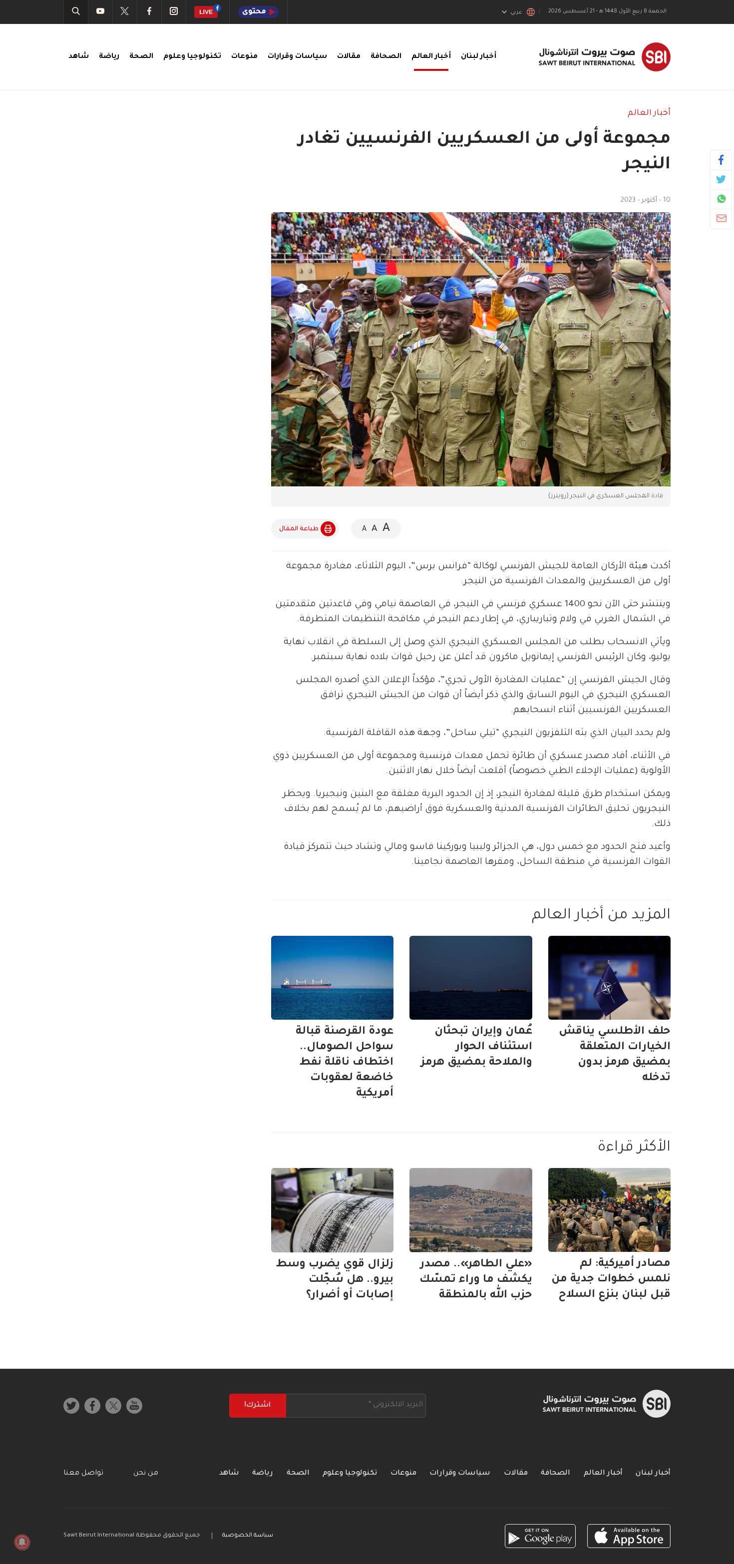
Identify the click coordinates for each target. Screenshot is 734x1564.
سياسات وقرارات (297, 57)
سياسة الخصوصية (247, 1536)
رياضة (109, 57)
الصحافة (385, 57)
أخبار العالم (431, 57)
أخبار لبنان (478, 57)
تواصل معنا (83, 1474)
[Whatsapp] (721, 199)
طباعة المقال (299, 529)
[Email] (721, 218)
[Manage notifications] (22, 1542)
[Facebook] (721, 160)
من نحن (145, 1474)
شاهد (78, 57)
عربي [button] (516, 12)
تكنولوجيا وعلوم (192, 57)
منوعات (244, 57)
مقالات (349, 57)
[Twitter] (721, 179)
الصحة (141, 57)
